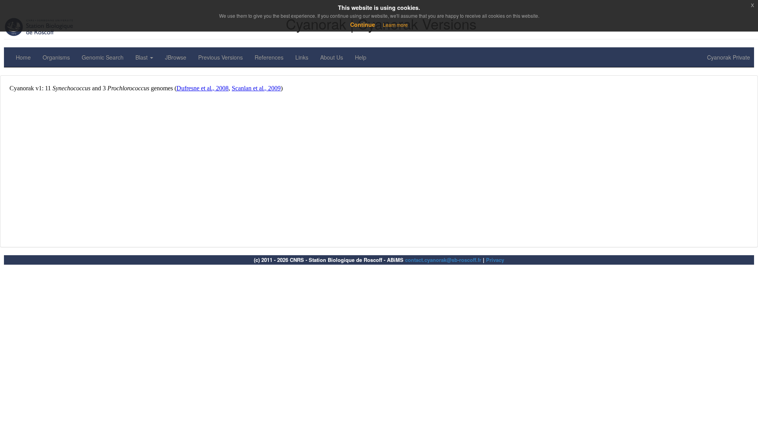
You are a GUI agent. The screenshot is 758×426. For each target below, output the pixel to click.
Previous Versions (220, 57)
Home (23, 57)
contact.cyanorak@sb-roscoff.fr (443, 259)
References (269, 57)
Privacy (495, 259)
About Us (331, 57)
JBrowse (175, 57)
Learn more (395, 24)
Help (360, 57)
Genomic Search (103, 57)
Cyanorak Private (728, 57)
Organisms (56, 57)
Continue (362, 24)
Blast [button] (142, 57)
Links (301, 57)
